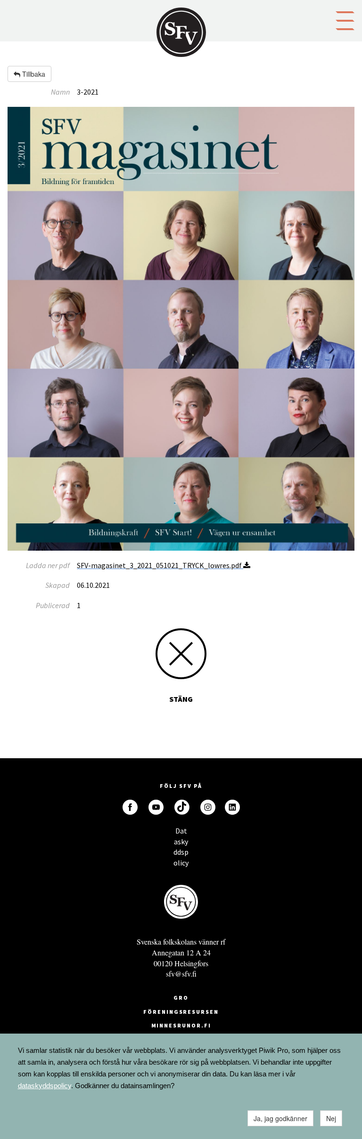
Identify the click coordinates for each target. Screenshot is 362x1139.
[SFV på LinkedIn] (232, 807)
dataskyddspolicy (44, 1086)
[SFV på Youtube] (156, 807)
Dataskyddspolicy (181, 833)
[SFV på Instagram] (207, 807)
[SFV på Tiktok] (181, 807)
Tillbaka (32, 74)
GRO (181, 997)
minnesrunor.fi (181, 1025)
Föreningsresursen (181, 1011)
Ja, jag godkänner (280, 1118)
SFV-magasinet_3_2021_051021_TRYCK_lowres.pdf (160, 565)
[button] (345, 19)
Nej (331, 1118)
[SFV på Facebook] (130, 807)
